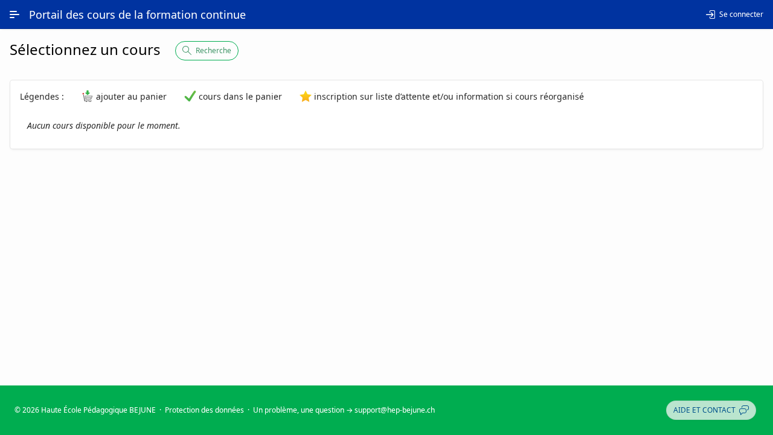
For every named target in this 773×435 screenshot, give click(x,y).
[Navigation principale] (14, 14)
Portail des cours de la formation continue (137, 14)
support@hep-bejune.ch (394, 410)
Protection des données (204, 410)
